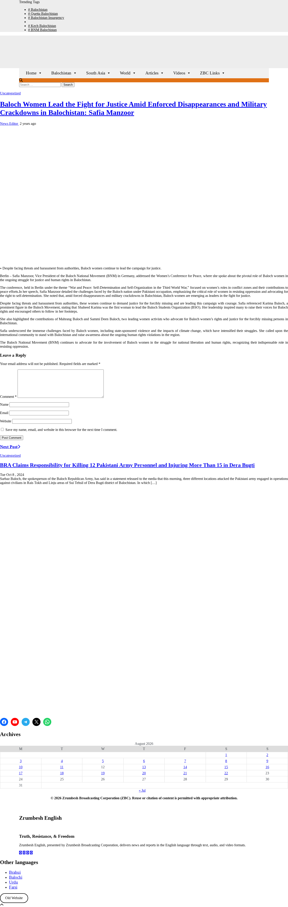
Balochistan (61, 73)
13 (144, 767)
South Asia (95, 73)
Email (4, 413)
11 (61, 767)
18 (62, 773)
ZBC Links (210, 73)
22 (226, 773)
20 (144, 773)
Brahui (15, 872)
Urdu (13, 882)
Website (5, 421)
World (125, 73)
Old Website (14, 898)
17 (20, 773)
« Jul (142, 790)
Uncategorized (10, 93)
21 (185, 773)
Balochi (15, 877)
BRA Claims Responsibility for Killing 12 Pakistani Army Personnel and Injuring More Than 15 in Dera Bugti (127, 465)
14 (185, 767)
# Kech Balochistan (42, 26)
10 (20, 767)
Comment (8, 397)
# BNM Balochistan (42, 30)
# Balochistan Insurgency (46, 18)
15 (226, 767)
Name (4, 404)
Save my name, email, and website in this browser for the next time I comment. (61, 430)
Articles (151, 73)
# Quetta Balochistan (43, 14)
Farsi (13, 887)
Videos (179, 73)
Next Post (9, 446)
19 (103, 773)
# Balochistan (37, 9)
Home (31, 73)
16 (267, 767)
